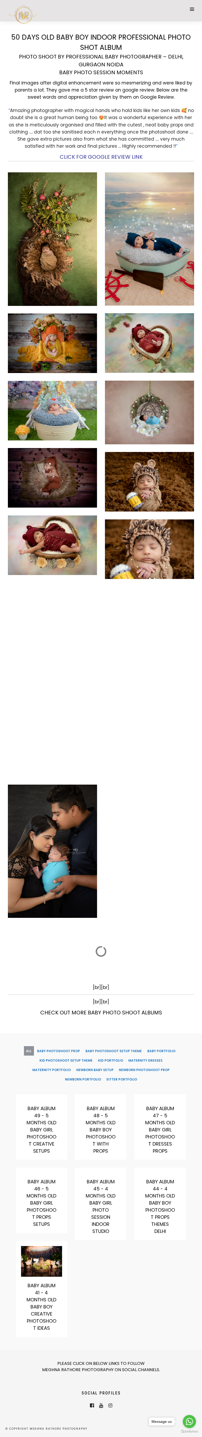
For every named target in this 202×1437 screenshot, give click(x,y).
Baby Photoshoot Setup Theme (113, 1051)
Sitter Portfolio (121, 1079)
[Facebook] (92, 1405)
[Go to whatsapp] (189, 1421)
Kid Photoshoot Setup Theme (66, 1060)
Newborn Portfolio (83, 1079)
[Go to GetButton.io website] (189, 1431)
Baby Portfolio (161, 1051)
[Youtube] (101, 1405)
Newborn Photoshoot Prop (144, 1070)
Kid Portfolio (110, 1060)
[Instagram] (110, 1405)
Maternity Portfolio (51, 1070)
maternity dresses (145, 1060)
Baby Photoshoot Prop (58, 1051)
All (29, 1051)
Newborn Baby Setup (95, 1070)
